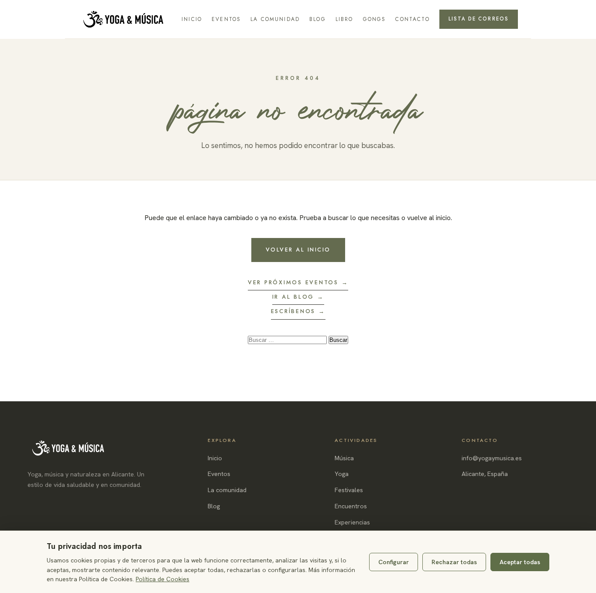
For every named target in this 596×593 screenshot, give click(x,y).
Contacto (412, 19)
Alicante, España (485, 474)
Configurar (393, 562)
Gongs (374, 19)
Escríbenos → (298, 311)
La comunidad (275, 19)
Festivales (349, 490)
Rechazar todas (454, 562)
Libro (344, 19)
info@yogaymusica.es (492, 458)
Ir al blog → (298, 297)
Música (344, 458)
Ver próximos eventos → (298, 282)
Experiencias (352, 522)
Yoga (342, 474)
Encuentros (351, 506)
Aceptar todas (520, 562)
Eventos (226, 19)
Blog (317, 19)
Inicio (192, 19)
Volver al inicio (298, 250)
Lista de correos (479, 18)
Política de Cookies (162, 579)
